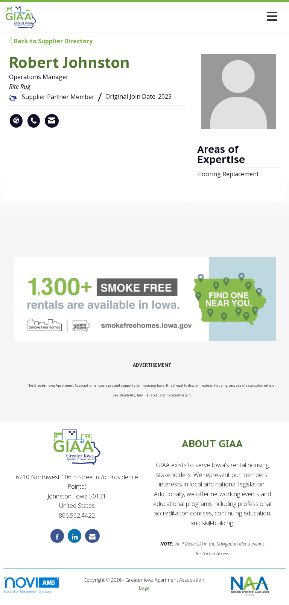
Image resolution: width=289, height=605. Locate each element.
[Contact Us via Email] (92, 536)
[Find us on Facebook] (57, 536)
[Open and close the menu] (159, 16)
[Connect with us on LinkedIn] (74, 536)
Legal (145, 587)
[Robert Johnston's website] (16, 120)
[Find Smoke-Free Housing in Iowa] (146, 299)
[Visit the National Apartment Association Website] (250, 585)
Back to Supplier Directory (52, 41)
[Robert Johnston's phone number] (34, 120)
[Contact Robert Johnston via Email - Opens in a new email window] (51, 120)
